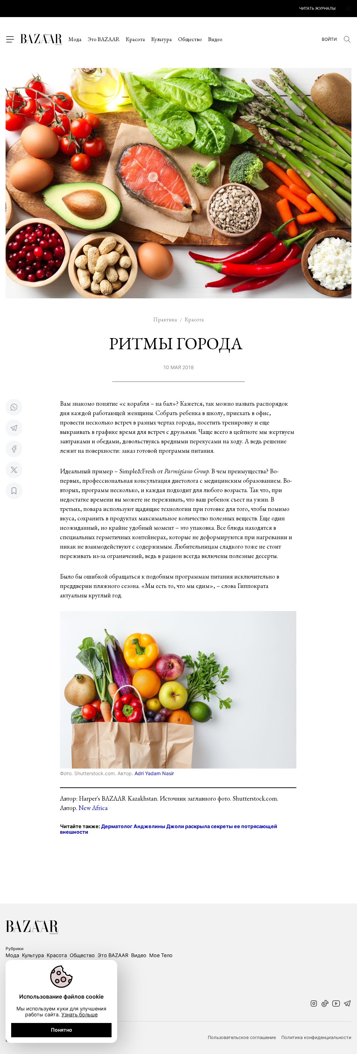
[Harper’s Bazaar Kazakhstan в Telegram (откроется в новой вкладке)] (347, 1004)
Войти (329, 39)
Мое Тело (161, 955)
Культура (161, 39)
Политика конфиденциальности (316, 1037)
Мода (75, 39)
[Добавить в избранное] (14, 490)
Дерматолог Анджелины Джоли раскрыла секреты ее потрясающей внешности (168, 829)
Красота (135, 39)
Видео (215, 39)
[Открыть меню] (10, 39)
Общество (190, 39)
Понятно (61, 1030)
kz (348, 8)
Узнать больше (79, 1014)
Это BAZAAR (104, 39)
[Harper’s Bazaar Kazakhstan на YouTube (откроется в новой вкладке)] (336, 1004)
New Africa (93, 808)
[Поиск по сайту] (347, 39)
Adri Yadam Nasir (154, 773)
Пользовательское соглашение (242, 1037)
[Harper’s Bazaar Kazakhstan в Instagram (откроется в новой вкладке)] (314, 1004)
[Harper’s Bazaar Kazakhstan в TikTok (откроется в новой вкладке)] (325, 1004)
